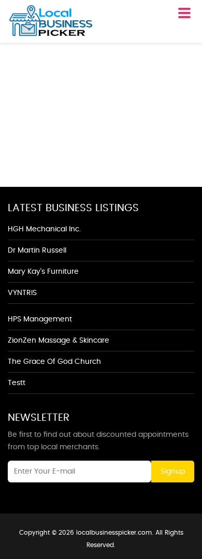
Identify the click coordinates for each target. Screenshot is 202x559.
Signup (173, 471)
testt (16, 383)
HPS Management (40, 319)
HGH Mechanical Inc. (44, 229)
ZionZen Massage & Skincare (58, 340)
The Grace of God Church (54, 361)
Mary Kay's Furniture (43, 271)
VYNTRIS (22, 293)
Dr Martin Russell (37, 250)
